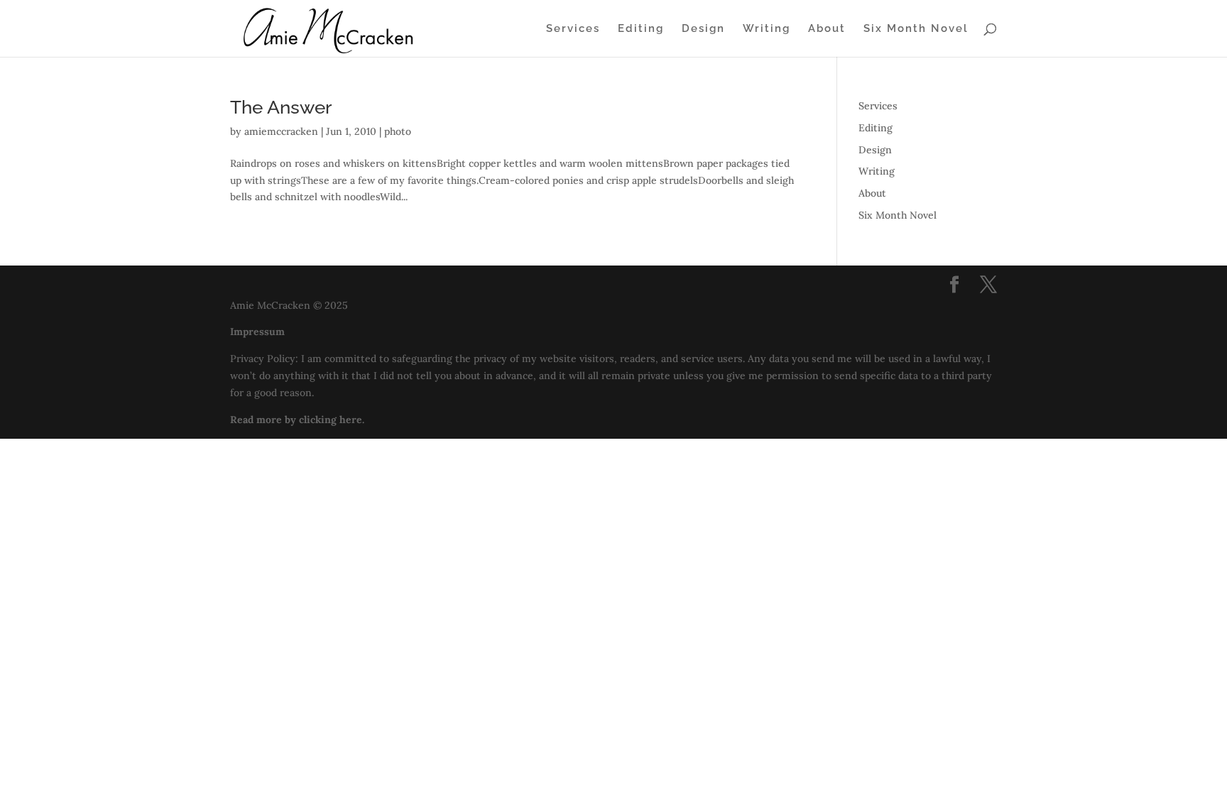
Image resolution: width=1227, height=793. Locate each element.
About (827, 29)
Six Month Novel (916, 29)
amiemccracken (281, 131)
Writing (766, 29)
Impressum (257, 331)
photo (397, 131)
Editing (641, 29)
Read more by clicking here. (297, 419)
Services (573, 29)
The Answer (281, 107)
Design (703, 29)
